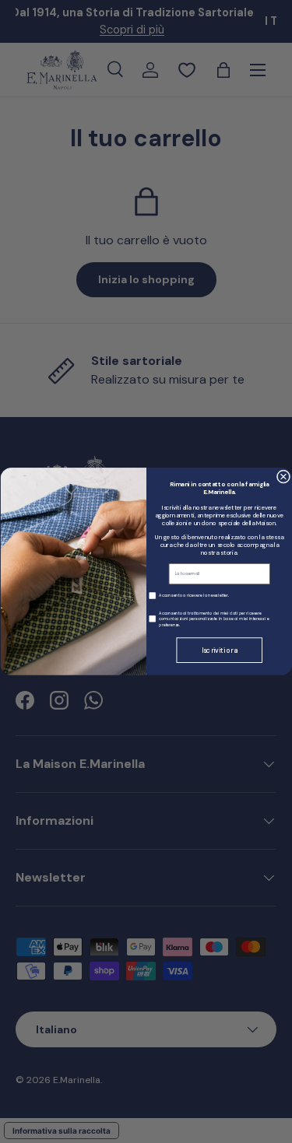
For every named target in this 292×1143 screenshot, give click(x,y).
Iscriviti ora (219, 650)
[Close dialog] (283, 476)
